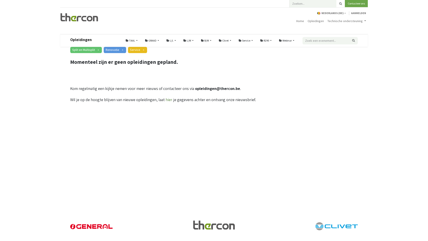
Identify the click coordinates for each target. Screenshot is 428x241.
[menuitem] (300, 21)
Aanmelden (358, 13)
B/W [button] (206, 40)
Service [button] (246, 40)
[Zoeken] (340, 3)
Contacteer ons (356, 3)
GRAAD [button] (152, 40)
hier (169, 99)
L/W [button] (188, 40)
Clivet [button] (225, 40)
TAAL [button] (132, 40)
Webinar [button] (287, 40)
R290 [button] (266, 40)
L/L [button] (171, 40)
